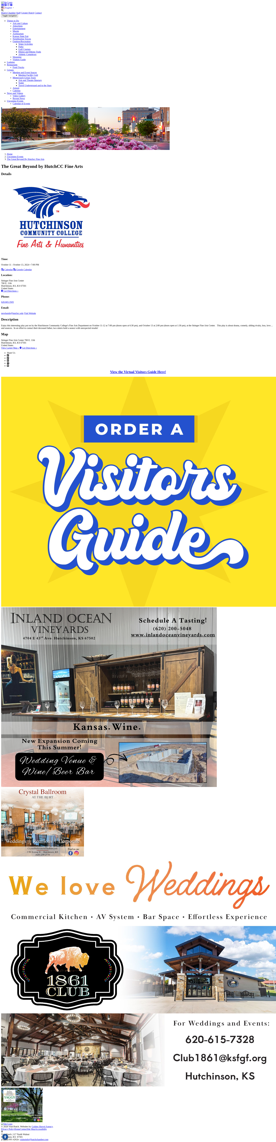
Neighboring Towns (22, 39)
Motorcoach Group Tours (24, 77)
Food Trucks (18, 67)
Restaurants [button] (12, 65)
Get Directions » (10, 291)
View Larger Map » (10, 348)
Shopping (17, 57)
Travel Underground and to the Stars (34, 85)
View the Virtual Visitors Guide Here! (138, 372)
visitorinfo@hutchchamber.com (34, 1139)
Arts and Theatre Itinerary (30, 80)
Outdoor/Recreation (22, 41)
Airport (16, 88)
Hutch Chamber (8, 13)
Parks (20, 46)
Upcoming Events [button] (15, 101)
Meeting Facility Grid (28, 75)
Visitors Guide (19, 59)
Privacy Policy (7, 1129)
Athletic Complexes (27, 54)
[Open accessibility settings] (5, 1137)
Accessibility (41, 1129)
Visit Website (30, 313)
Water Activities (25, 44)
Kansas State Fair (20, 36)
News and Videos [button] (15, 93)
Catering (16, 90)
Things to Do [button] (13, 21)
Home (17, 1129)
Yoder (21, 83)
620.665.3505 (7, 302)
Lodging (11, 62)
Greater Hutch (27, 13)
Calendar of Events (21, 103)
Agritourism (18, 33)
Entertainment (19, 28)
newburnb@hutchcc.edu (12, 313)
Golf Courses (24, 49)
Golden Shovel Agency (42, 1126)
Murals (16, 31)
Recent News (19, 98)
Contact (38, 13)
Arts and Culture (20, 23)
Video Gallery (19, 96)
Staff (18, 13)
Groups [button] (10, 70)
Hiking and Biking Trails (29, 52)
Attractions (18, 26)
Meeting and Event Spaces (25, 72)
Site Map (31, 1129)
